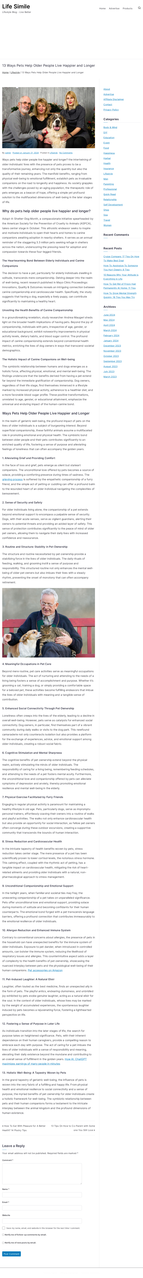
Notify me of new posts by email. (20, 1242)
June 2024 (109, 314)
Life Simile (16, 6)
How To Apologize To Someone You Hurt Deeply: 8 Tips (120, 267)
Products (127, 8)
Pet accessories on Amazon (45, 970)
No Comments (66, 153)
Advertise (114, 8)
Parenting (108, 184)
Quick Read (109, 194)
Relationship (110, 199)
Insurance (108, 168)
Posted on (26, 153)
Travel (106, 220)
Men (105, 178)
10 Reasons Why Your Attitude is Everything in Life (120, 276)
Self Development (113, 204)
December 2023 (112, 345)
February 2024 (111, 335)
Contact (107, 104)
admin (8, 153)
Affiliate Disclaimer (113, 99)
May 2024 (108, 320)
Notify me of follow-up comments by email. (26, 1234)
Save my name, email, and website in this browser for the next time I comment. (43, 1228)
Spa (105, 214)
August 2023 (110, 366)
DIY (105, 132)
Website (6, 1215)
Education (108, 137)
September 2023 (112, 361)
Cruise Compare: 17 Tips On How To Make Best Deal (121, 258)
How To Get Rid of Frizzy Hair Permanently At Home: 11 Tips (119, 286)
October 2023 (111, 356)
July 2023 (108, 371)
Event (106, 142)
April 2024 (109, 325)
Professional (110, 189)
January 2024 (110, 340)
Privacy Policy (111, 109)
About (106, 89)
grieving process (12, 479)
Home (102, 8)
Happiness (109, 153)
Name (5, 1189)
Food (106, 148)
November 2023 (112, 350)
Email (5, 1202)
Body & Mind (110, 127)
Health (106, 163)
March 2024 (110, 330)
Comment (7, 1160)
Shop (106, 209)
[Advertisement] (71, 35)
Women (107, 225)
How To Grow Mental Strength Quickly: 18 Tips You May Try (119, 295)
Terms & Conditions (90, 1273)
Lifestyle (54, 153)
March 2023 (110, 376)
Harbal (107, 158)
